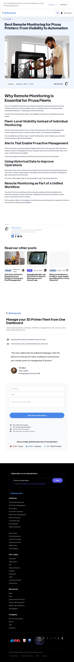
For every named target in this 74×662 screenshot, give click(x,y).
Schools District (14, 568)
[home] (9, 13)
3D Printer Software (16, 511)
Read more (15, 234)
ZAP (10, 625)
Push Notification (15, 536)
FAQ (10, 596)
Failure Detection (15, 527)
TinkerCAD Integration (16, 602)
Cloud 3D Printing (15, 539)
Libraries (12, 571)
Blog (10, 593)
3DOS (11, 622)
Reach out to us (39, 642)
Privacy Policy (26, 484)
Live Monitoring (14, 521)
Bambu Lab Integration (17, 605)
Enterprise (12, 574)
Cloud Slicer (13, 508)
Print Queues (13, 524)
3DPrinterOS (16, 228)
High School (13, 562)
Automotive (13, 583)
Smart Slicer (13, 533)
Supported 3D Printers (17, 599)
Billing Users (13, 545)
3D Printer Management (17, 505)
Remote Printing (14, 517)
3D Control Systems (16, 618)
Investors (12, 628)
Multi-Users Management (17, 514)
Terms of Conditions (39, 484)
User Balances (14, 548)
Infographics (13, 608)
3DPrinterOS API (15, 542)
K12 (10, 565)
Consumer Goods (15, 580)
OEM (10, 577)
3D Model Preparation (16, 502)
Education (12, 558)
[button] (64, 4)
